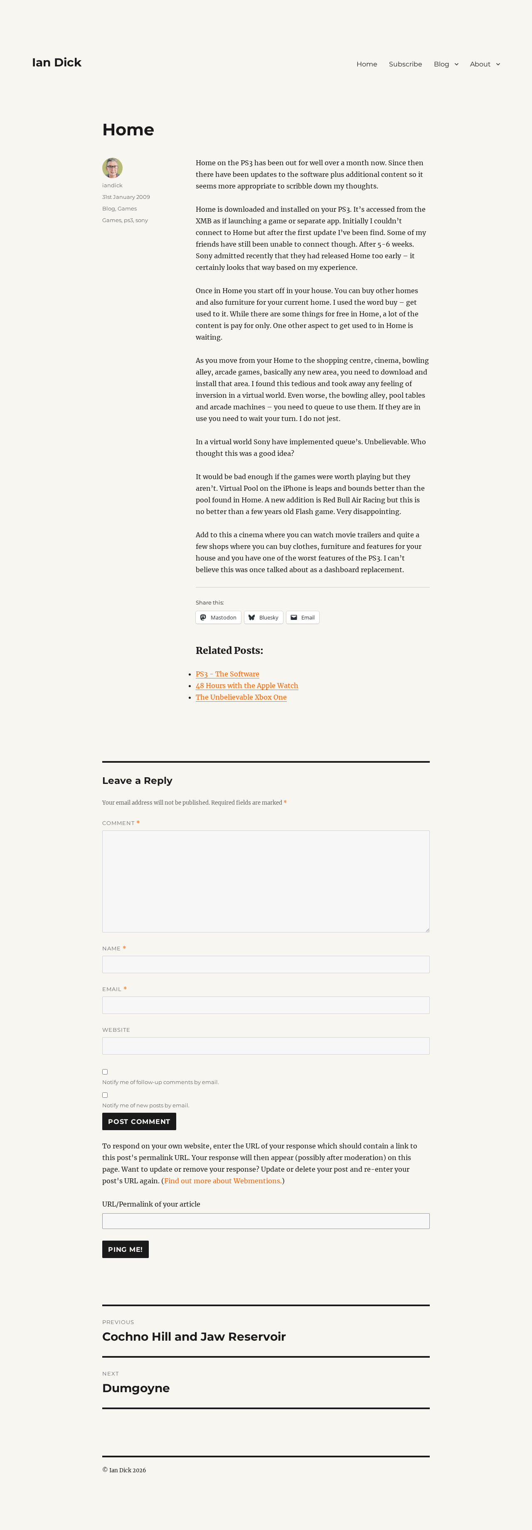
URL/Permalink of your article (151, 1204)
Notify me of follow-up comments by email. (160, 1082)
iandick (112, 185)
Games (127, 208)
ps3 (128, 220)
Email (114, 989)
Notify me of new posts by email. (146, 1105)
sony (141, 220)
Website (116, 1029)
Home (367, 64)
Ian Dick (56, 62)
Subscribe (405, 64)
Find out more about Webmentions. (223, 1181)
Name (114, 948)
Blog (441, 64)
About (480, 64)
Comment (121, 823)
